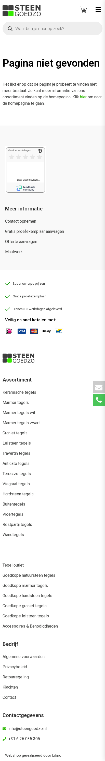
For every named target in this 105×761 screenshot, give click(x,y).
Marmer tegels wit (19, 412)
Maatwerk (14, 251)
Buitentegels (14, 504)
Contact (9, 697)
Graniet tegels (15, 433)
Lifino (56, 755)
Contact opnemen (20, 221)
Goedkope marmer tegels (25, 585)
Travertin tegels (16, 453)
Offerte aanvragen (21, 241)
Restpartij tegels (17, 524)
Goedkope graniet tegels (25, 605)
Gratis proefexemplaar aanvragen (34, 231)
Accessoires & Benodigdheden (30, 626)
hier (83, 97)
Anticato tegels (16, 463)
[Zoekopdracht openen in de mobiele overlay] (52, 28)
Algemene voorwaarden (24, 656)
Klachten (10, 687)
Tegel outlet (13, 565)
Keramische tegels (19, 392)
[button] (98, 9)
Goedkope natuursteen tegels (29, 575)
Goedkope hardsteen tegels (27, 595)
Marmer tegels (16, 402)
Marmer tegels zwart (21, 422)
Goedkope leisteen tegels (26, 616)
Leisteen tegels (17, 443)
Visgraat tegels (16, 483)
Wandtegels (13, 534)
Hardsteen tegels (18, 494)
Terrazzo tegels (17, 473)
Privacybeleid (15, 666)
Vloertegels (13, 514)
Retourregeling (16, 677)
